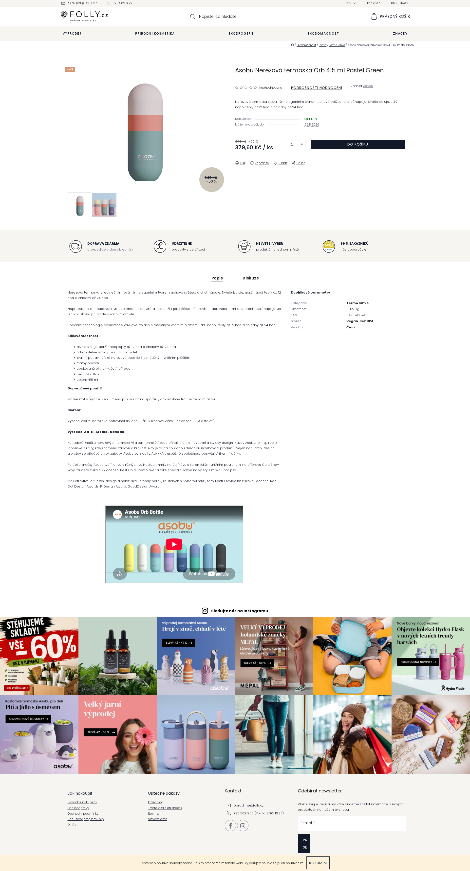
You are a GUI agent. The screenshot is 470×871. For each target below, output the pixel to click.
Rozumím (318, 862)
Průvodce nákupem (82, 802)
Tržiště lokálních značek (165, 808)
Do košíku (357, 144)
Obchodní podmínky (83, 814)
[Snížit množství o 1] (282, 144)
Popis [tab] (217, 278)
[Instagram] (242, 825)
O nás (72, 825)
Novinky (154, 814)
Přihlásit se (306, 843)
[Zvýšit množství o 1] (301, 144)
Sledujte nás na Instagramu (239, 611)
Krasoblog (155, 802)
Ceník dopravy (78, 808)
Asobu (368, 86)
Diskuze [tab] (251, 278)
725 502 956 (122, 3)
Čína (350, 327)
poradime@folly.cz (82, 3)
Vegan (352, 321)
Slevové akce (157, 819)
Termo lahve (357, 303)
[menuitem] (72, 33)
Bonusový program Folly (86, 819)
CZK (349, 3)
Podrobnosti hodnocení (316, 87)
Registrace (400, 3)
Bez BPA (366, 321)
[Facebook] (230, 825)
